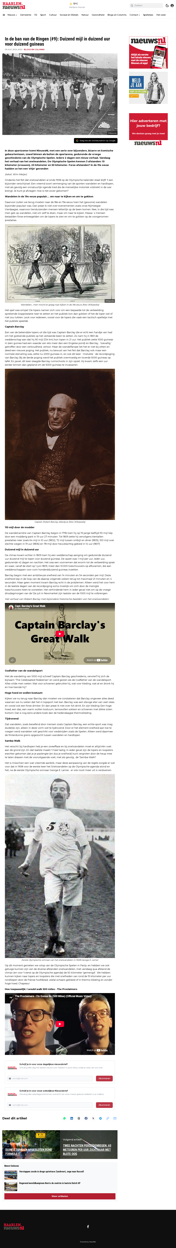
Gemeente (25, 15)
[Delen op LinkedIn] (71, 1118)
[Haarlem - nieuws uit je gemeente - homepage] (14, 5)
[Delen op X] (93, 1118)
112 (35, 15)
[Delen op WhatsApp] (64, 1118)
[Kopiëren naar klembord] (107, 1118)
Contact (134, 15)
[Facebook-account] (88, 1226)
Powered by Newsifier (88, 1242)
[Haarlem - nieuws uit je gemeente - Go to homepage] (14, 1226)
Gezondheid (98, 15)
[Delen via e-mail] (115, 1118)
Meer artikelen (60, 1196)
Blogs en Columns (117, 15)
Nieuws (11, 15)
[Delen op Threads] (78, 1118)
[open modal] (172, 5)
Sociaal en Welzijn (69, 15)
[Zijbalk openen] (3, 14)
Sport (43, 15)
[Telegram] (100, 1118)
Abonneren (104, 1078)
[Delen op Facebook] (86, 1118)
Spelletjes (148, 15)
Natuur (85, 15)
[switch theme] (167, 5)
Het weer (161, 15)
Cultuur (53, 15)
